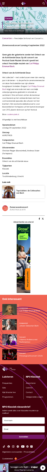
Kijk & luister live (9, 392)
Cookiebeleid (7, 459)
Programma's (7, 397)
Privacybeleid (29, 452)
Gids (4, 388)
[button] (42, 467)
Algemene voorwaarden (12, 452)
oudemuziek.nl (13, 114)
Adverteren (31, 383)
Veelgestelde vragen (34, 397)
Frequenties (7, 383)
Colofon (29, 388)
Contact (29, 392)
